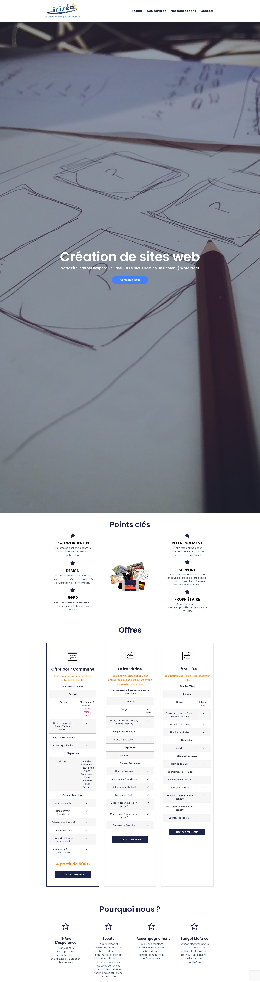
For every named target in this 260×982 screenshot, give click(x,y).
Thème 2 (86, 712)
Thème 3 (86, 715)
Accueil (136, 11)
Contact (207, 11)
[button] (130, 280)
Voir (203, 705)
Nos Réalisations (183, 11)
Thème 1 (86, 708)
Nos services (156, 11)
